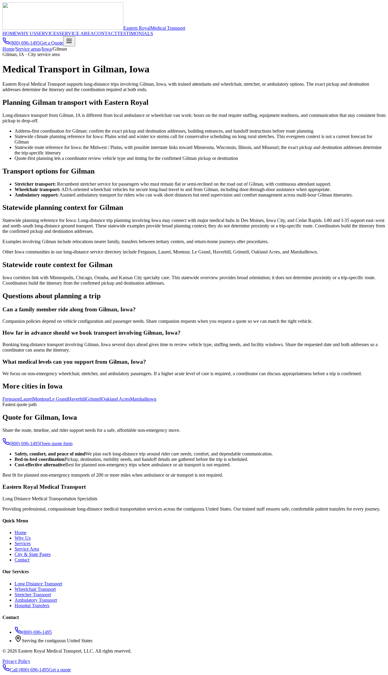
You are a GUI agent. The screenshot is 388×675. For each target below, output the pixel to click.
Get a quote (60, 669)
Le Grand (58, 399)
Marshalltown (143, 399)
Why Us (23, 538)
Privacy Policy (16, 661)
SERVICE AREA (76, 33)
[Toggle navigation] (69, 41)
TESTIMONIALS (135, 33)
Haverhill (77, 399)
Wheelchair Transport (35, 589)
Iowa (47, 48)
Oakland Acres (116, 399)
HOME (9, 33)
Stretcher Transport (33, 594)
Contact (22, 559)
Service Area (27, 548)
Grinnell (94, 399)
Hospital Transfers (32, 605)
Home (8, 48)
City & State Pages (33, 554)
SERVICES (47, 33)
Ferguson (11, 399)
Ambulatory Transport (36, 600)
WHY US (26, 33)
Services (23, 543)
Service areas (28, 48)
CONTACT (105, 33)
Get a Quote (51, 42)
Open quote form (56, 443)
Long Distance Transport (38, 583)
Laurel (26, 399)
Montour (41, 399)
